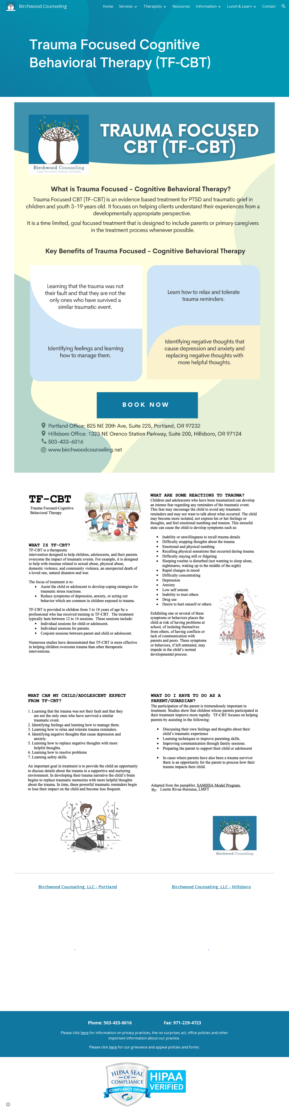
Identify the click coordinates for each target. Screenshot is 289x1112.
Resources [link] (181, 6)
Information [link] (206, 6)
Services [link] (126, 6)
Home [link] (108, 6)
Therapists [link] (152, 6)
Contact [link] (268, 6)
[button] (283, 6)
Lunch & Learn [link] (239, 6)
